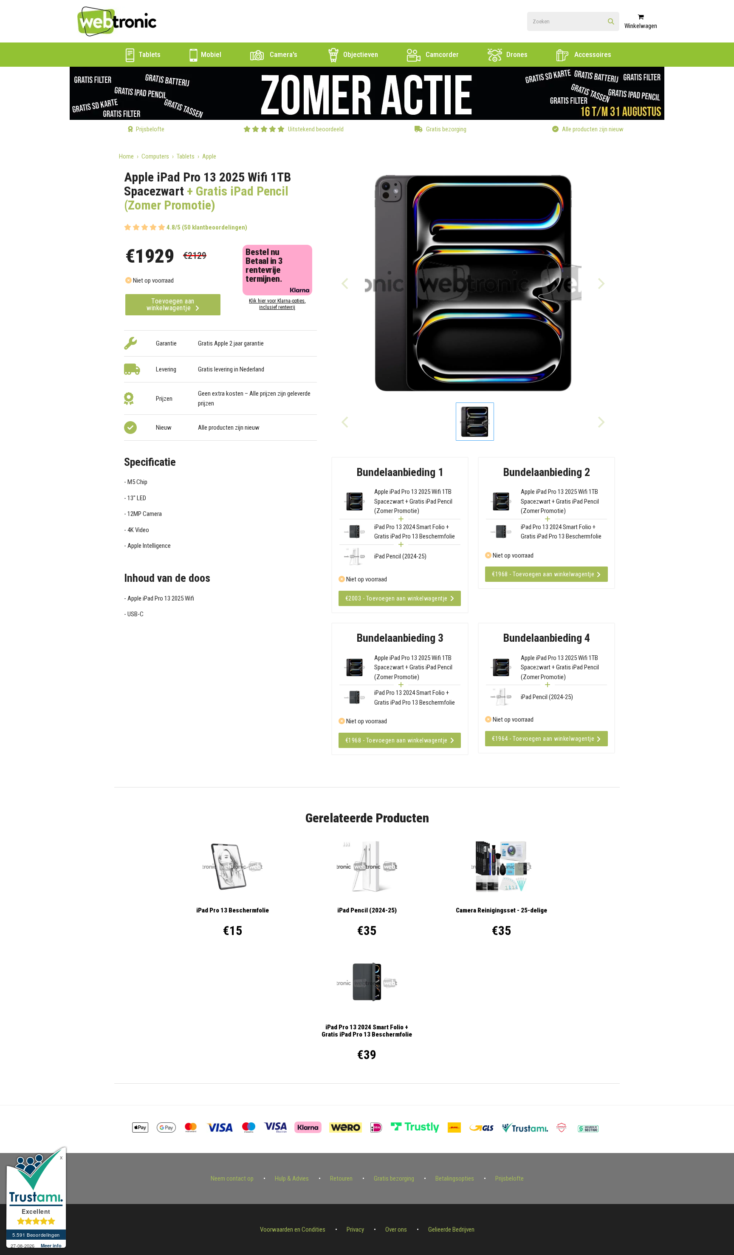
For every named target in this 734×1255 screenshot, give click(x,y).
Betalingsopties (454, 1178)
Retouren (341, 1178)
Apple (209, 156)
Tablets (149, 54)
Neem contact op (232, 1178)
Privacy (355, 1229)
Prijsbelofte (509, 1178)
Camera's (282, 54)
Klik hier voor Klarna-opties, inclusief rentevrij (277, 304)
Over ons (396, 1229)
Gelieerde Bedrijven (451, 1229)
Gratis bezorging (394, 1178)
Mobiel (210, 54)
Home (126, 156)
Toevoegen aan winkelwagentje (171, 304)
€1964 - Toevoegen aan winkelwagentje (543, 738)
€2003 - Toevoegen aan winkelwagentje (396, 598)
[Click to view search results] (611, 22)
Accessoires (592, 54)
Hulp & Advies (292, 1178)
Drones (516, 54)
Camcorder (441, 54)
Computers (155, 156)
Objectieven (360, 54)
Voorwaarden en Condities (292, 1229)
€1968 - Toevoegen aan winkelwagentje (543, 574)
